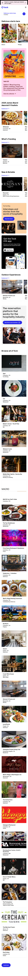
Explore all (5, 108)
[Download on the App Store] (14, 250)
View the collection (8, 93)
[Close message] (25, 3)
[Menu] (25, 7)
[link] (12, 121)
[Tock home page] (5, 7)
